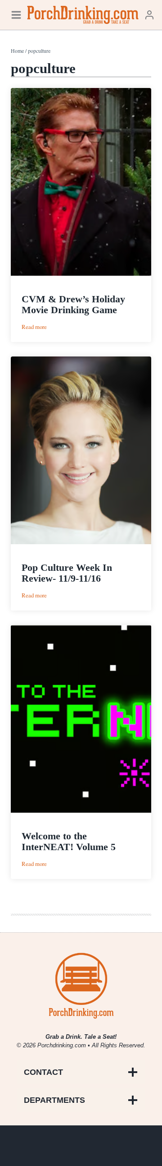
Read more (34, 327)
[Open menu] (16, 15)
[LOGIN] (149, 14)
